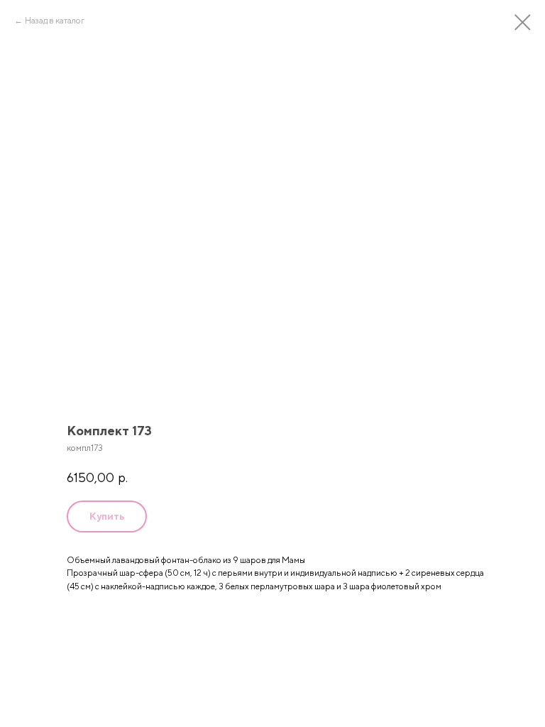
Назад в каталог (54, 20)
